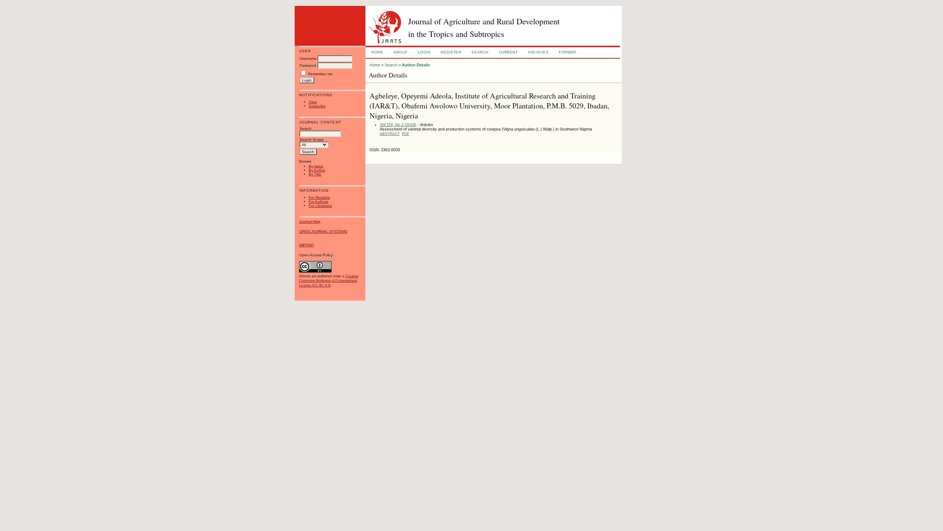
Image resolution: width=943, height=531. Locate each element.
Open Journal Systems (323, 231)
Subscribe (317, 106)
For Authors (318, 201)
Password (307, 65)
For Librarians (320, 206)
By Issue (316, 166)
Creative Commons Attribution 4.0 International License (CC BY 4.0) (328, 280)
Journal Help (309, 221)
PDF (405, 134)
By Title (315, 174)
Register (451, 52)
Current (508, 52)
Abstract (390, 134)
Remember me (320, 74)
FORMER (567, 52)
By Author (317, 170)
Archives (538, 52)
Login (424, 52)
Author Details (416, 65)
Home (377, 52)
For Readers (319, 197)
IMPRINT (306, 245)
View (313, 102)
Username (308, 58)
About (400, 52)
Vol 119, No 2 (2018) (398, 124)
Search (480, 52)
